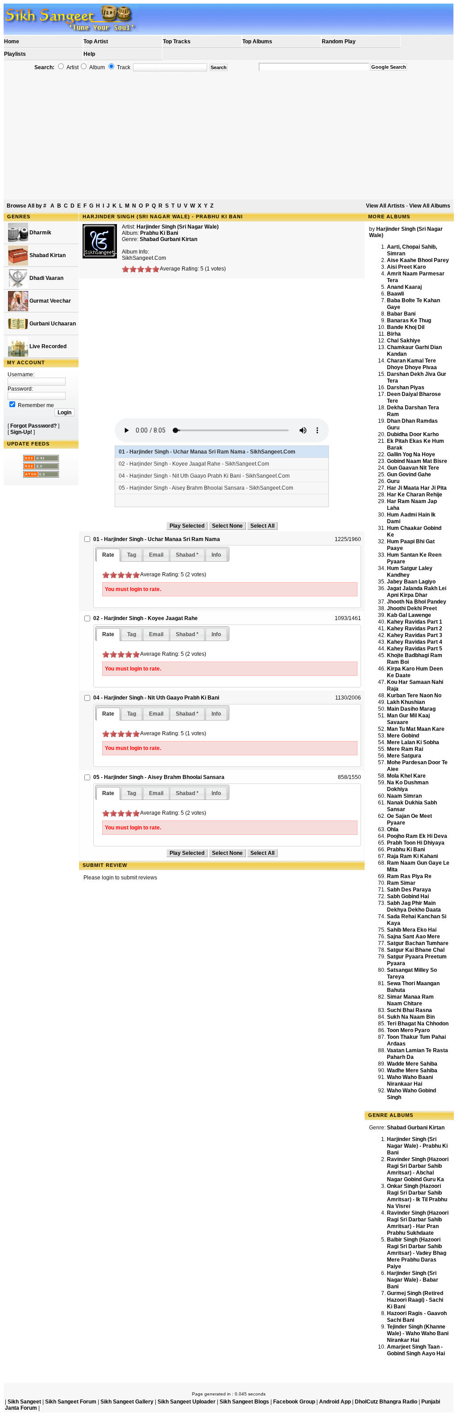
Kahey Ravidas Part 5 (414, 649)
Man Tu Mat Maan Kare (416, 729)
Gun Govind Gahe (409, 474)
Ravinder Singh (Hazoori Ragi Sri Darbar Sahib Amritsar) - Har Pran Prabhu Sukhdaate (418, 1223)
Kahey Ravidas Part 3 (414, 635)
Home (11, 41)
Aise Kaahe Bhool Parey (418, 260)
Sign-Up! (21, 432)
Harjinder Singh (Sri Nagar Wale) (178, 227)
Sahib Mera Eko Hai (411, 930)
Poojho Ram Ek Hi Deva (417, 836)
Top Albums (257, 41)
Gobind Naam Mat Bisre (417, 461)
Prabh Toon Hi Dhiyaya (416, 843)
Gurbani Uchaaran (52, 324)
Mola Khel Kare (406, 776)
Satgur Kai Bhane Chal (416, 950)
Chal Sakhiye (403, 340)
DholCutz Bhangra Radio (386, 1402)
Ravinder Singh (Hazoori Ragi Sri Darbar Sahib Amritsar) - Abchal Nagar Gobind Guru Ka (418, 1169)
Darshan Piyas (405, 387)
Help (89, 54)
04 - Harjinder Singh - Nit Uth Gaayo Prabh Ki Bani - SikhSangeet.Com (204, 476)
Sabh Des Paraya (409, 890)
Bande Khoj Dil (405, 327)
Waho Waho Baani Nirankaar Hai (410, 1080)
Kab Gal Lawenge (409, 615)
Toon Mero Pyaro (408, 1030)
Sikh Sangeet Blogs (244, 1402)
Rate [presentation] (108, 555)
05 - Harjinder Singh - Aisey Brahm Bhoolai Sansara (158, 777)
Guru (393, 481)
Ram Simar (401, 883)
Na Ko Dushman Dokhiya (407, 785)
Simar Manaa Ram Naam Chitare (410, 1000)
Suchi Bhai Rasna (409, 1010)
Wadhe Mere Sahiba (412, 1070)
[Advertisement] (228, 135)
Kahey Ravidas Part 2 (414, 628)
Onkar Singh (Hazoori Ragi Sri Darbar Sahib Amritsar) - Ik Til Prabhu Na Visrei (417, 1196)
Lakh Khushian (406, 702)
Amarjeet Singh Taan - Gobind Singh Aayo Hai (416, 1350)
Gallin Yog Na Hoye (411, 454)
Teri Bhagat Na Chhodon (418, 1023)
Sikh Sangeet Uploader (187, 1402)
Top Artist (95, 41)
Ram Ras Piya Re (409, 876)
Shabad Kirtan (47, 255)
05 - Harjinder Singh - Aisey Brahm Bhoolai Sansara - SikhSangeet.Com (206, 488)
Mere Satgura (404, 756)
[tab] (108, 555)
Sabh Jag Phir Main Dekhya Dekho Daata (414, 906)
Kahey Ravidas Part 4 (414, 642)
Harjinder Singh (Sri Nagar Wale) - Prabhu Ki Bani (417, 1146)
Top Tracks (177, 41)
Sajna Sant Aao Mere (413, 936)
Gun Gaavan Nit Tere (413, 468)
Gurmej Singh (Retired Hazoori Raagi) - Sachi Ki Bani (415, 1300)
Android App (335, 1402)
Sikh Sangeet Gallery (127, 1402)
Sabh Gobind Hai (408, 896)
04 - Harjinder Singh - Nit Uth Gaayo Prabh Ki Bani (156, 698)
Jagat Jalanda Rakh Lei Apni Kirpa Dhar (416, 591)
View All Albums (429, 206)
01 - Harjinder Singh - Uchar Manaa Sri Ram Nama (156, 539)
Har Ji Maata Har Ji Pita (417, 488)
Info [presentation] (216, 555)
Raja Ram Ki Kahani (412, 856)
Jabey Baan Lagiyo (411, 582)
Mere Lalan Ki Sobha (413, 742)
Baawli (395, 294)
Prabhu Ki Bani (406, 849)
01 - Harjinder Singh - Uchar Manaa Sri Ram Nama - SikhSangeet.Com (207, 452)
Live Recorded (47, 346)
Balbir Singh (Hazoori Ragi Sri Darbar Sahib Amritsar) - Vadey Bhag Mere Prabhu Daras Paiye (416, 1253)
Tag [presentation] (131, 555)
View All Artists (385, 206)
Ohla (393, 829)
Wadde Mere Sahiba (412, 1064)
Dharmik (39, 232)
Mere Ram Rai (405, 749)
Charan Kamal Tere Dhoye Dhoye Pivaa (412, 364)
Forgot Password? (33, 426)
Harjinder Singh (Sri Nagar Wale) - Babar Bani (412, 1280)
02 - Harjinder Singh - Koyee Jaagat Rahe (145, 618)
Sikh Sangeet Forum (70, 1402)
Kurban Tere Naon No (414, 695)
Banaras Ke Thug (409, 320)
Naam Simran (404, 796)
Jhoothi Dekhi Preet (412, 608)
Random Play (339, 41)
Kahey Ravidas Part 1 (414, 622)
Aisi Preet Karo (406, 267)
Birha (394, 334)
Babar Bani (401, 314)
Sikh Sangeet (24, 1402)
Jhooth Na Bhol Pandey (416, 602)
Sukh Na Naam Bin (411, 1017)
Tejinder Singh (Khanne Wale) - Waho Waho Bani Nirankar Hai (418, 1333)
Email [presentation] (156, 555)
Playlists (15, 54)
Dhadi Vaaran (45, 278)
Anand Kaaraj (404, 287)
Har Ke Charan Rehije (414, 494)
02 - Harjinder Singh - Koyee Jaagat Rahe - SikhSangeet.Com (194, 464)
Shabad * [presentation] (187, 555)
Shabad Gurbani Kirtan (168, 239)
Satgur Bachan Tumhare (418, 943)
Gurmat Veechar (49, 301)
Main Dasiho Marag (411, 709)
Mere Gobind (403, 736)
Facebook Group (294, 1402)
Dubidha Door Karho (413, 434)
